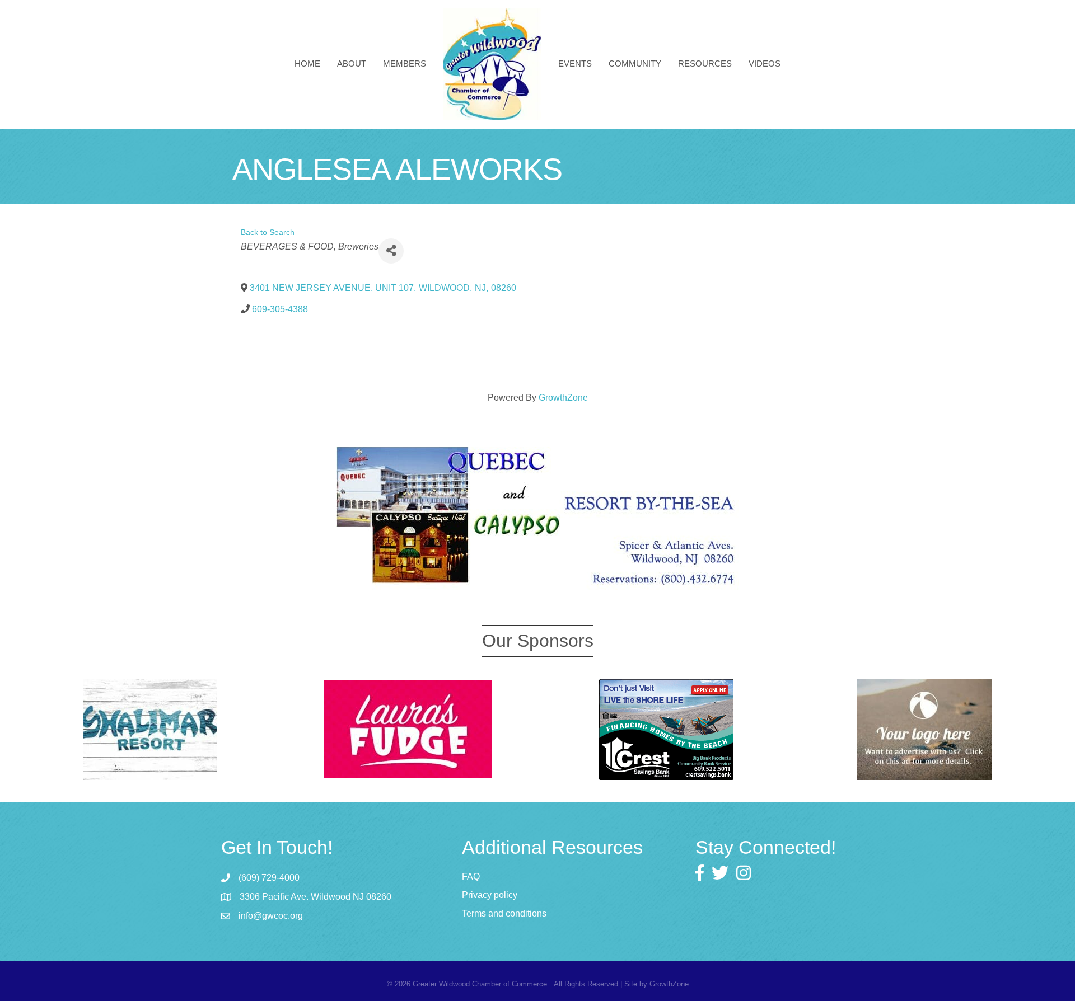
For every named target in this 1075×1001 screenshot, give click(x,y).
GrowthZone (563, 397)
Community (635, 63)
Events (575, 63)
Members (404, 63)
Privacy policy (489, 895)
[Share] (391, 251)
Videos (764, 63)
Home (307, 63)
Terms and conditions (504, 913)
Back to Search (268, 232)
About (351, 63)
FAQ (471, 876)
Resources (705, 63)
